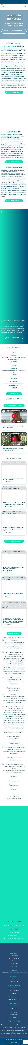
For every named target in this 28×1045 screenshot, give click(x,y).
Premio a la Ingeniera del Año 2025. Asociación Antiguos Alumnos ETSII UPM (13, 529)
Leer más (14, 361)
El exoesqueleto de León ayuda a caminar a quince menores (13, 594)
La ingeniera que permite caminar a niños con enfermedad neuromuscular (13, 568)
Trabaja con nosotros (14, 1017)
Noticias (14, 1006)
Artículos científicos (14, 988)
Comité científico (14, 966)
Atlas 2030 (14, 979)
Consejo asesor (14, 963)
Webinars (14, 993)
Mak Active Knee (14, 981)
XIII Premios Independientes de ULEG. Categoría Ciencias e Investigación (14, 503)
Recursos (14, 1008)
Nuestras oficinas (14, 1014)
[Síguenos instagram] (14, 1021)
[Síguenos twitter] (16, 1021)
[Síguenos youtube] (19, 1021)
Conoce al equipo (14, 958)
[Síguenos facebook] (8, 1021)
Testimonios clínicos (14, 990)
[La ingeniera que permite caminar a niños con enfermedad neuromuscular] (14, 557)
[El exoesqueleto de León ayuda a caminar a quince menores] (14, 583)
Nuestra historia (14, 955)
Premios (14, 961)
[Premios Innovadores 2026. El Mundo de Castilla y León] (14, 468)
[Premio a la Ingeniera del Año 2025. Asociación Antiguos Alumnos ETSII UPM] (14, 518)
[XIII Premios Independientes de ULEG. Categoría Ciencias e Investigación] (14, 493)
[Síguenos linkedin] (11, 1021)
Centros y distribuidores (14, 999)
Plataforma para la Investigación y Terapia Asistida (14, 972)
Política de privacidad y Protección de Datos (14, 1044)
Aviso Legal (14, 1042)
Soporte (14, 1041)
